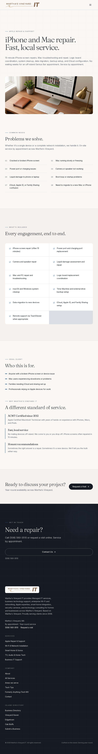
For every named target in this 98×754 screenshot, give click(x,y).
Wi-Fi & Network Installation (16, 646)
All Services (10, 678)
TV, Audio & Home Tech (15, 655)
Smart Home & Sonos (14, 650)
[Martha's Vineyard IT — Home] (22, 5)
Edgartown (9, 720)
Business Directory (13, 710)
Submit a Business (12, 729)
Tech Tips (9, 687)
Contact (8, 697)
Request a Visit (79, 486)
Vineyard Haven (12, 715)
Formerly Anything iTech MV (17, 692)
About (7, 673)
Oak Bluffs (9, 724)
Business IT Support (13, 660)
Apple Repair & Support (15, 641)
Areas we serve (11, 683)
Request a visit (27, 627)
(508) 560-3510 (11, 558)
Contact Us (47, 552)
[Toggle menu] (90, 4)
